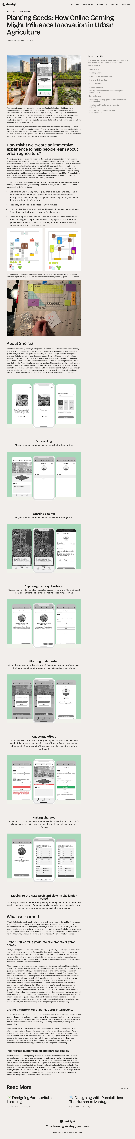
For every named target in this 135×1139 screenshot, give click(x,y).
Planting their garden (98, 80)
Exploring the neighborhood (100, 76)
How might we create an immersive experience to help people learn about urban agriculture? (108, 61)
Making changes (96, 87)
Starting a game (96, 73)
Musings (114, 4)
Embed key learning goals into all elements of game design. (107, 101)
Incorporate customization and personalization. (102, 111)
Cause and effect (96, 84)
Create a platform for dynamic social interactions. (104, 106)
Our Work (75, 4)
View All (123, 1088)
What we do (88, 4)
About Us (101, 4)
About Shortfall (94, 66)
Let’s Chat (126, 4)
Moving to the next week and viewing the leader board (106, 92)
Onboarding (94, 69)
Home (54, 1133)
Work (81, 1133)
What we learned (94, 96)
